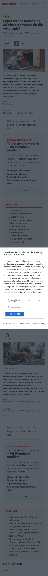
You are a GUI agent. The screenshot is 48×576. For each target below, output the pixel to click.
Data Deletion (9, 324)
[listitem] (24, 301)
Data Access (24, 324)
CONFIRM (14, 314)
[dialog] (24, 288)
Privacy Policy (39, 324)
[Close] (42, 252)
